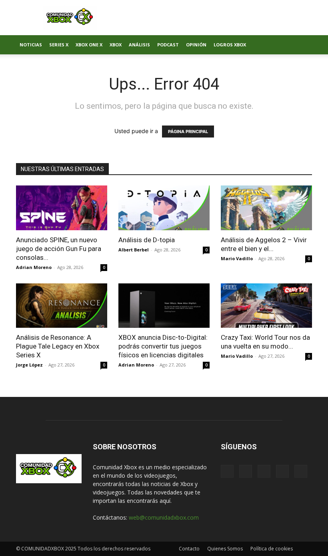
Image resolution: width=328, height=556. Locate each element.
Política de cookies (271, 548)
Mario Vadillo (237, 258)
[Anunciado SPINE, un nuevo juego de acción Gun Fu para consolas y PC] (61, 207)
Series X (58, 45)
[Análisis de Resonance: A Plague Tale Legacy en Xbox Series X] (61, 305)
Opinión (196, 45)
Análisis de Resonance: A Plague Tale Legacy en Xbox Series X (57, 346)
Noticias (31, 45)
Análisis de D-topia (146, 240)
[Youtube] (300, 471)
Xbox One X (89, 45)
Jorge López (29, 365)
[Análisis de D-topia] (164, 207)
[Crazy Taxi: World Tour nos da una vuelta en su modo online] (266, 305)
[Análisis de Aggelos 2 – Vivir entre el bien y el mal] (266, 207)
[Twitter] (282, 471)
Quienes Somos (225, 548)
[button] (302, 45)
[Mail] (245, 471)
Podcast (168, 45)
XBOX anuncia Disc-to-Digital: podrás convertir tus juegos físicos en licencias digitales (163, 346)
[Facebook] (227, 471)
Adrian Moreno (34, 267)
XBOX (116, 45)
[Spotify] (264, 471)
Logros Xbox (230, 45)
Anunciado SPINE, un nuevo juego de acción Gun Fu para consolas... (58, 248)
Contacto (189, 548)
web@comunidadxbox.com (164, 517)
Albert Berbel (133, 250)
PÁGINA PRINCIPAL (188, 131)
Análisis (139, 45)
